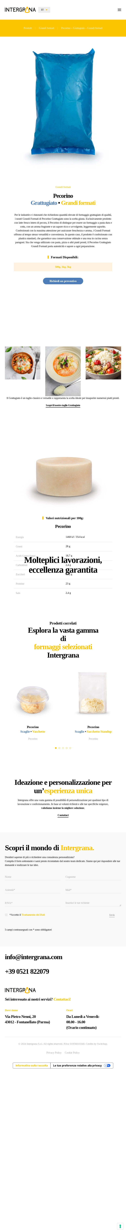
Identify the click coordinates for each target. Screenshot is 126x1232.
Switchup (102, 1043)
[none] (44, 9)
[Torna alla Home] (20, 10)
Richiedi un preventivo (63, 281)
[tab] (56, 748)
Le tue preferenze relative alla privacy (77, 1065)
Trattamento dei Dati (33, 914)
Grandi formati (63, 187)
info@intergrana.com (33, 957)
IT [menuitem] (42, 9)
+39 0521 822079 (27, 971)
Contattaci (63, 815)
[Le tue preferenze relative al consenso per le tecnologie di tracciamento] (120, 1226)
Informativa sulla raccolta (32, 1065)
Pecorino (32, 738)
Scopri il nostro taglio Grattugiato (63, 405)
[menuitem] (44, 9)
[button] (119, 10)
